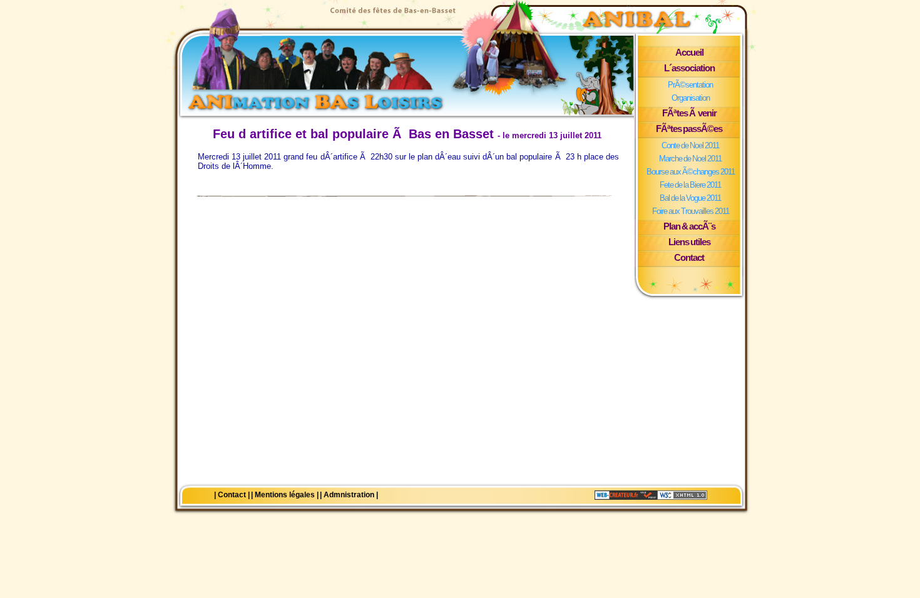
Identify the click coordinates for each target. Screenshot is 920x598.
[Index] (403, 56)
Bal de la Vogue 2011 (690, 198)
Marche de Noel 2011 (690, 158)
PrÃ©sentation (690, 84)
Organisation (691, 98)
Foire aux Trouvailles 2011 (690, 211)
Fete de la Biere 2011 (690, 185)
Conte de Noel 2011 (690, 145)
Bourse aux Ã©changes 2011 (691, 171)
